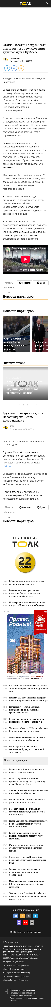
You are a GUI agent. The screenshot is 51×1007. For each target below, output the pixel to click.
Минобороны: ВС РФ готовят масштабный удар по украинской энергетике (26, 749)
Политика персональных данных (23, 990)
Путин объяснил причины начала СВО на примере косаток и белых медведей (26, 884)
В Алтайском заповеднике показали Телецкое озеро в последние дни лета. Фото (28, 688)
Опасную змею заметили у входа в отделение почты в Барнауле (27, 739)
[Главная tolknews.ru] (25, 3)
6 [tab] (36, 405)
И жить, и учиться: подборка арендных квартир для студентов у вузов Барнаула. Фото (27, 781)
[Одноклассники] (21, 68)
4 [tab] (27, 405)
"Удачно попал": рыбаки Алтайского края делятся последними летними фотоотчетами (27, 896)
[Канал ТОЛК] (41, 282)
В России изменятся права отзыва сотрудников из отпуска (26, 582)
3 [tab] (23, 405)
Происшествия (16, 429)
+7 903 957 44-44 (13, 966)
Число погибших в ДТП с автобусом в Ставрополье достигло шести (28, 729)
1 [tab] (14, 405)
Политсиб (14, 61)
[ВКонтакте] (14, 68)
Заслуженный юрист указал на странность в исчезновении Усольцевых (25, 872)
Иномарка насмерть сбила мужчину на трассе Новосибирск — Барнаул (28, 604)
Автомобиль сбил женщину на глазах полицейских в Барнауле (28, 792)
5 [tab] (31, 405)
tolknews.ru (15, 942)
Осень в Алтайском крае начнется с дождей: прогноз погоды (27, 770)
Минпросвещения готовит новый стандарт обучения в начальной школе (26, 848)
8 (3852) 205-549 (13, 977)
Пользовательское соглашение (22, 993)
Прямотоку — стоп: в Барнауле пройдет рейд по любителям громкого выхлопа (25, 710)
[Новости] (24, 282)
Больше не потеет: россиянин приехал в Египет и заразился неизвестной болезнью (24, 593)
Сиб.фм (7, 466)
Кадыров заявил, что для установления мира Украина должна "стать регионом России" (24, 387)
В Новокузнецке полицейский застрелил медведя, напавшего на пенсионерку (27, 811)
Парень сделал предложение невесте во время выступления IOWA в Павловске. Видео (28, 823)
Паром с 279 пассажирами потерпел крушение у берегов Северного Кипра (28, 699)
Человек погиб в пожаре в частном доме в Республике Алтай (27, 801)
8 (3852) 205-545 (13, 973)
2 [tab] (19, 405)
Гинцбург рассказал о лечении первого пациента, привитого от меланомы (25, 836)
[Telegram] (7, 68)
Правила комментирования (21, 996)
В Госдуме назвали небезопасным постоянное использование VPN (26, 720)
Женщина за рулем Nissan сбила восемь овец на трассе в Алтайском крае (27, 860)
